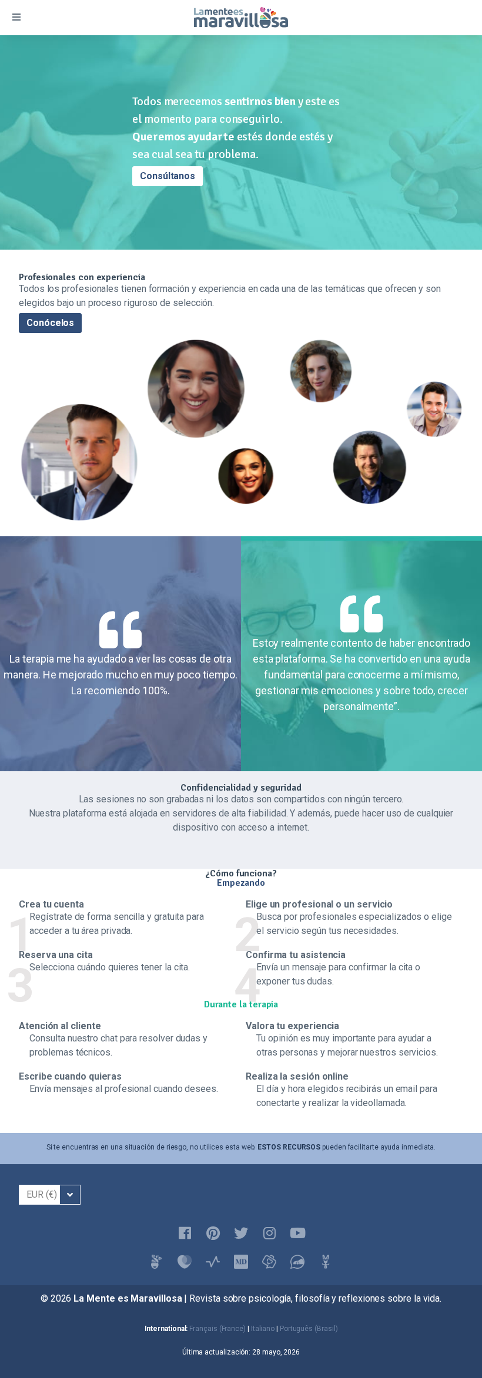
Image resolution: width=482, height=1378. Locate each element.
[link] (449, 1345)
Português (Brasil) (309, 1329)
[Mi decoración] (241, 1262)
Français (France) (217, 1329)
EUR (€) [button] (41, 1194)
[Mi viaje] (269, 1262)
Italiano (263, 1329)
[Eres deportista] (213, 1262)
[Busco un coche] (297, 1262)
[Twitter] (241, 1233)
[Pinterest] (213, 1233)
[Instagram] (269, 1233)
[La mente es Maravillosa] (156, 1262)
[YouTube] (297, 1233)
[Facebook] (184, 1233)
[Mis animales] (326, 1262)
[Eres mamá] (184, 1262)
